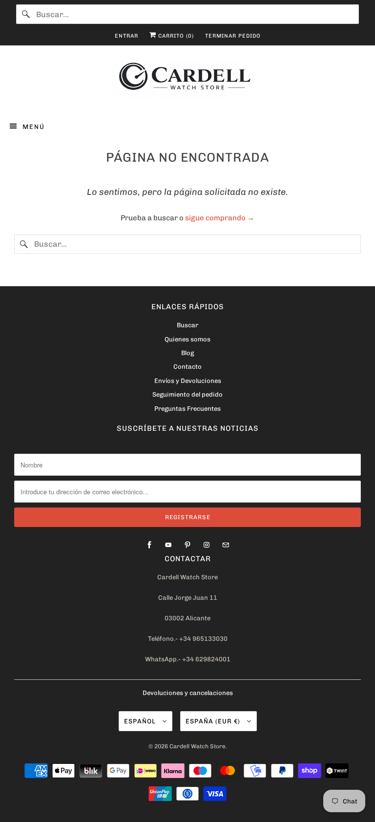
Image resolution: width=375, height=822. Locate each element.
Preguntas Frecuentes (187, 408)
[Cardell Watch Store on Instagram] (206, 545)
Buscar (187, 325)
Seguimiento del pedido (187, 394)
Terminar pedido (233, 36)
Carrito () (175, 36)
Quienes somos (187, 339)
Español (141, 721)
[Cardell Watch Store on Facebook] (149, 545)
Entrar (126, 36)
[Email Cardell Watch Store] (225, 545)
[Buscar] (26, 14)
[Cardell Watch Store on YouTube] (168, 545)
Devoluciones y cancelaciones (188, 692)
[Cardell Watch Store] (187, 81)
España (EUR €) (214, 721)
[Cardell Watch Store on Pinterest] (187, 545)
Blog (187, 353)
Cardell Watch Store (197, 746)
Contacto (187, 366)
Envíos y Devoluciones (187, 380)
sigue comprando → (219, 217)
